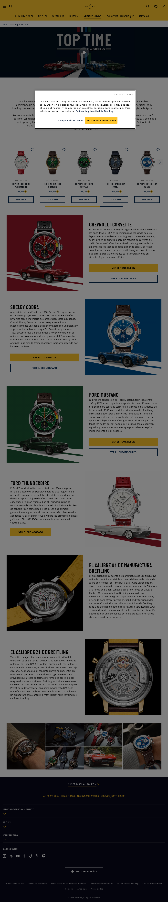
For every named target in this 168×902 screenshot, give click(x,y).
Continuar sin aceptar (124, 94)
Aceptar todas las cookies (101, 120)
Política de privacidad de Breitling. (95, 111)
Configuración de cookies (70, 120)
